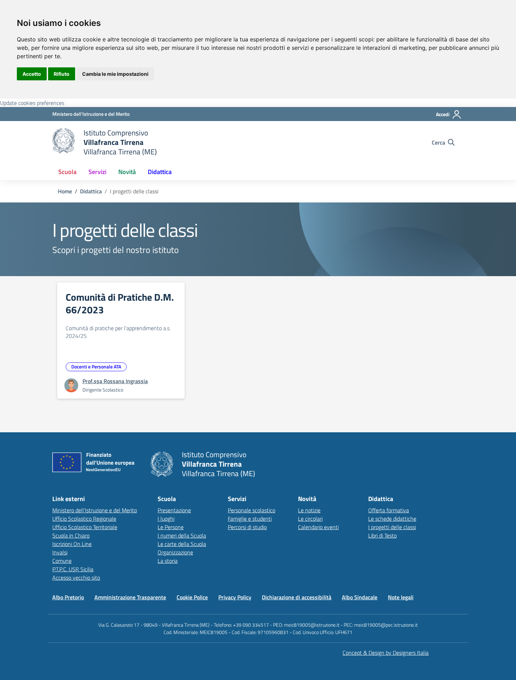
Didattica (91, 191)
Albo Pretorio (68, 597)
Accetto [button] (31, 74)
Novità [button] (127, 171)
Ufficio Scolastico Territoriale (84, 527)
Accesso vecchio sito (76, 577)
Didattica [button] (160, 171)
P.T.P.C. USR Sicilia (72, 569)
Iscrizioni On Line (72, 544)
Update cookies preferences (32, 103)
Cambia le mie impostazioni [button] (115, 74)
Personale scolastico (251, 510)
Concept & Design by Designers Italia (386, 652)
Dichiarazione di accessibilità (296, 597)
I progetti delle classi (392, 527)
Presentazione (174, 510)
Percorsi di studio (247, 527)
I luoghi (166, 518)
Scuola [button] (67, 171)
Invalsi (59, 552)
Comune (62, 560)
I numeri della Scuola (182, 535)
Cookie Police (192, 597)
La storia (168, 560)
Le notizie (309, 510)
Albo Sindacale (359, 597)
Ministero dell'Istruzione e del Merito (94, 510)
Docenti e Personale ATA (96, 366)
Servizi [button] (97, 171)
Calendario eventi (318, 527)
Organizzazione (175, 552)
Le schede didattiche (392, 518)
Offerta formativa (388, 510)
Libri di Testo (382, 535)
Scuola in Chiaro (71, 535)
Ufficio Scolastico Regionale (84, 518)
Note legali (401, 597)
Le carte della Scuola (182, 544)
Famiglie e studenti (250, 518)
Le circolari (310, 518)
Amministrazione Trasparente (130, 597)
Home (65, 191)
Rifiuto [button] (62, 74)
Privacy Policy (234, 597)
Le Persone (171, 527)
